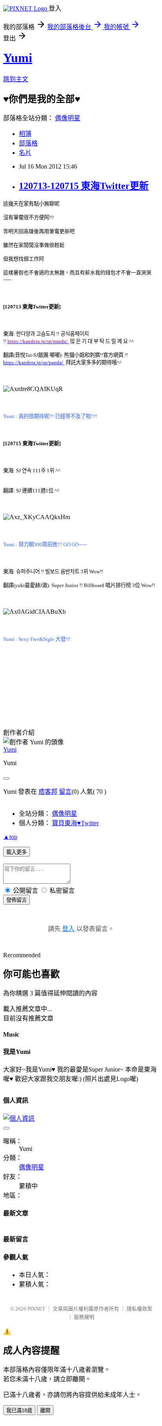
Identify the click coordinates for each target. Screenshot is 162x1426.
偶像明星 (67, 118)
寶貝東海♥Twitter (75, 823)
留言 (65, 791)
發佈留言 (16, 900)
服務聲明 (84, 1317)
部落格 (28, 143)
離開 (45, 1410)
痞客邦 (48, 791)
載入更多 (16, 852)
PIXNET (36, 1309)
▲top (10, 836)
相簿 (25, 133)
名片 (25, 152)
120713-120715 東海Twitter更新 (84, 186)
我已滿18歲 (19, 1410)
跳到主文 (15, 79)
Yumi (17, 58)
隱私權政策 (139, 1309)
